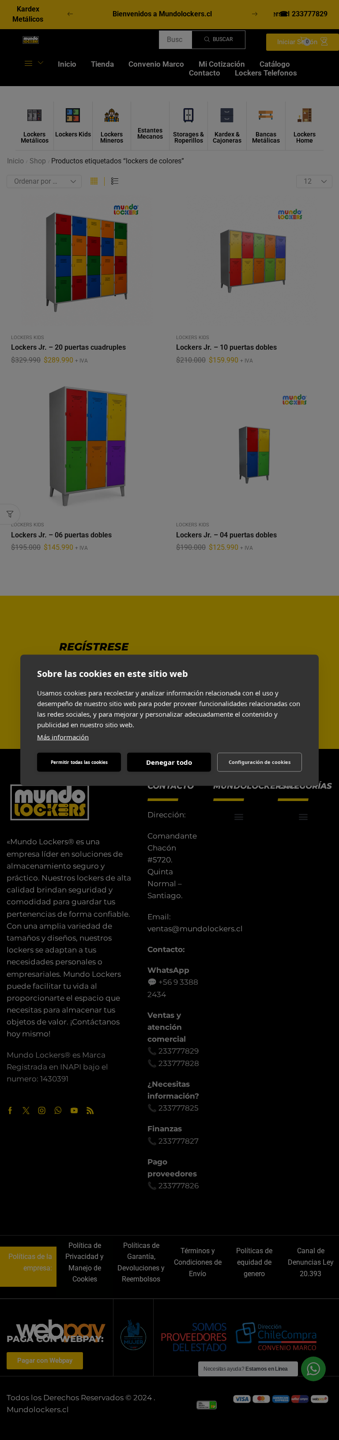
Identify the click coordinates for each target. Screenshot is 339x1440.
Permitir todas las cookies (79, 762)
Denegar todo (169, 762)
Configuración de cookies (259, 762)
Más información (63, 736)
